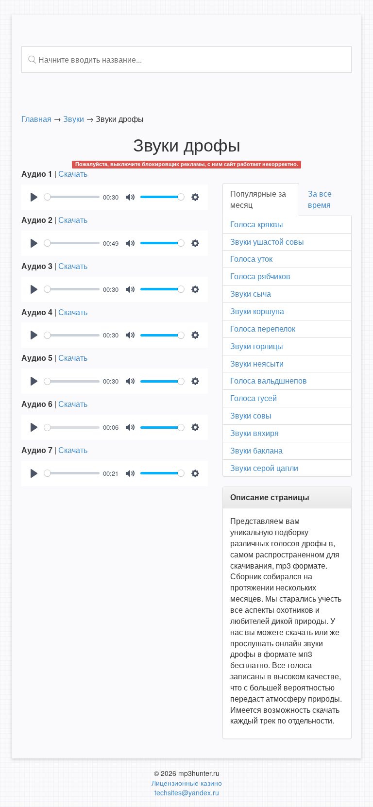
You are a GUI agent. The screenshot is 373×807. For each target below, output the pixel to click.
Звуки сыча (250, 293)
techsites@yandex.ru (186, 792)
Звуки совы (250, 415)
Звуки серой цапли (264, 467)
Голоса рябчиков (260, 276)
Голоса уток (251, 258)
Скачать (72, 173)
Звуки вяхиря (254, 432)
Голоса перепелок (262, 328)
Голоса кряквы (256, 224)
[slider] (72, 197)
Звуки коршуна (257, 311)
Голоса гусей (253, 398)
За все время (320, 199)
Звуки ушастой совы (267, 241)
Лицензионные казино (187, 783)
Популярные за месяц (258, 199)
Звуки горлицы (256, 346)
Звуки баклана (256, 450)
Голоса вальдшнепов (268, 380)
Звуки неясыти (257, 363)
